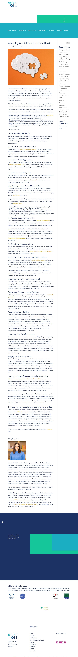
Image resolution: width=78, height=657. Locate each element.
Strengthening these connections (17, 238)
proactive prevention (37, 317)
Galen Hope (11, 46)
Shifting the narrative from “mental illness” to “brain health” (24, 379)
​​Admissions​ (51, 30)
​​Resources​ (59, 30)
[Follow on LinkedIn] (62, 642)
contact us (49, 429)
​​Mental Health (32, 30)
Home (9, 30)
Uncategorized (21, 46)
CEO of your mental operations (27, 149)
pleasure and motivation (43, 220)
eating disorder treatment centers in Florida (25, 504)
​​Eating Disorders (42, 30)
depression (50, 115)
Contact (66, 30)
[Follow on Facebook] (60, 642)
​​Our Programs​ (22, 30)
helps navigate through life (16, 164)
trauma (20, 500)
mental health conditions (38, 260)
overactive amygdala (32, 180)
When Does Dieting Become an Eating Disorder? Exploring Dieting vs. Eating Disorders (64, 76)
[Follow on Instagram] (57, 642)
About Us (14, 30)
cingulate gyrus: (17, 203)
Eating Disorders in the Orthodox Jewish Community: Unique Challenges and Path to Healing (64, 54)
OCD (15, 500)
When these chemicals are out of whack (40, 251)
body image (16, 195)
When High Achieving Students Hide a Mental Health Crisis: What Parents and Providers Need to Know (64, 90)
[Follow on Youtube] (65, 642)
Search (68, 42)
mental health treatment (21, 412)
